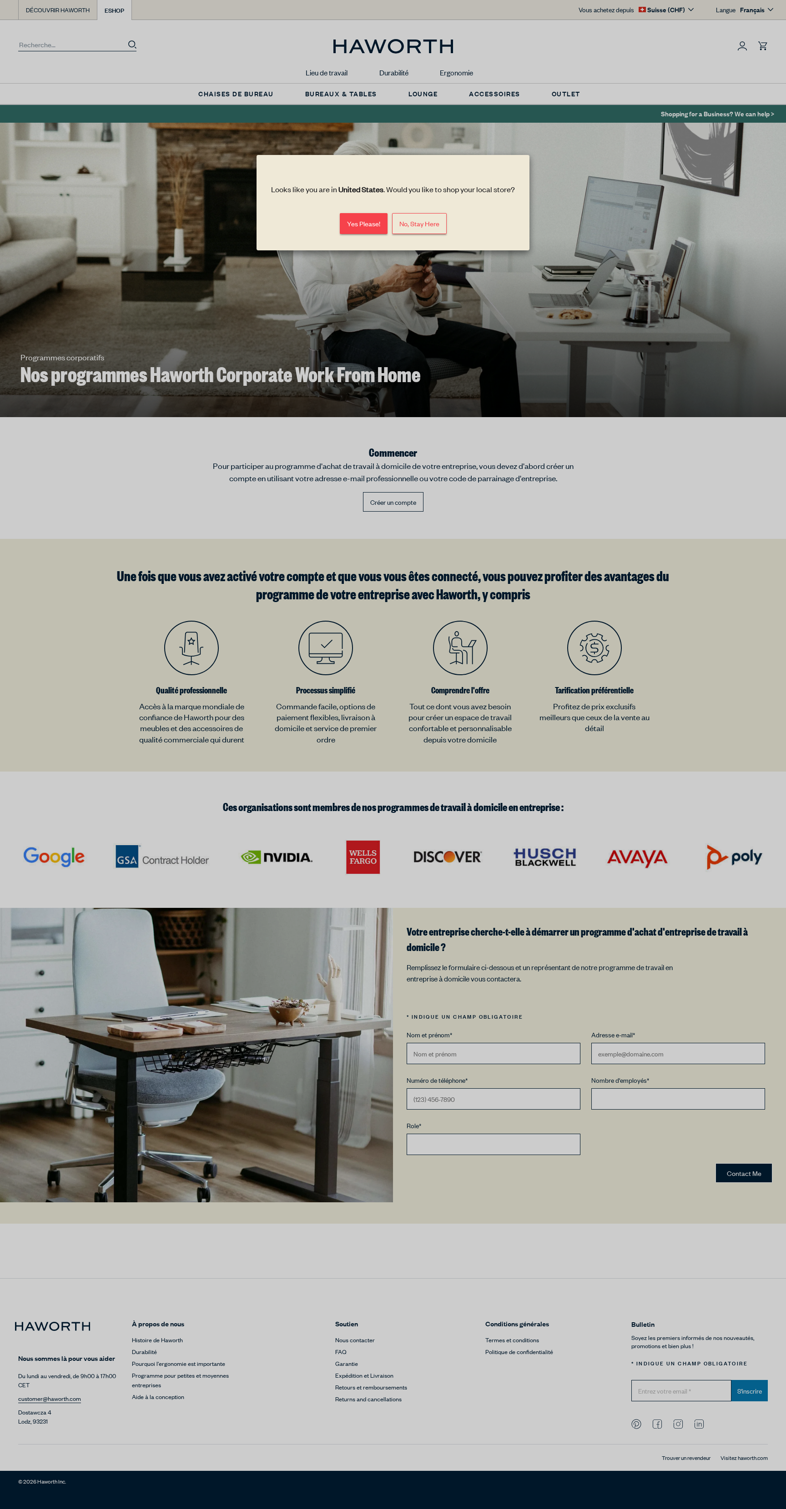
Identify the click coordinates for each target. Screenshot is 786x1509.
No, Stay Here (419, 223)
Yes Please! (363, 223)
